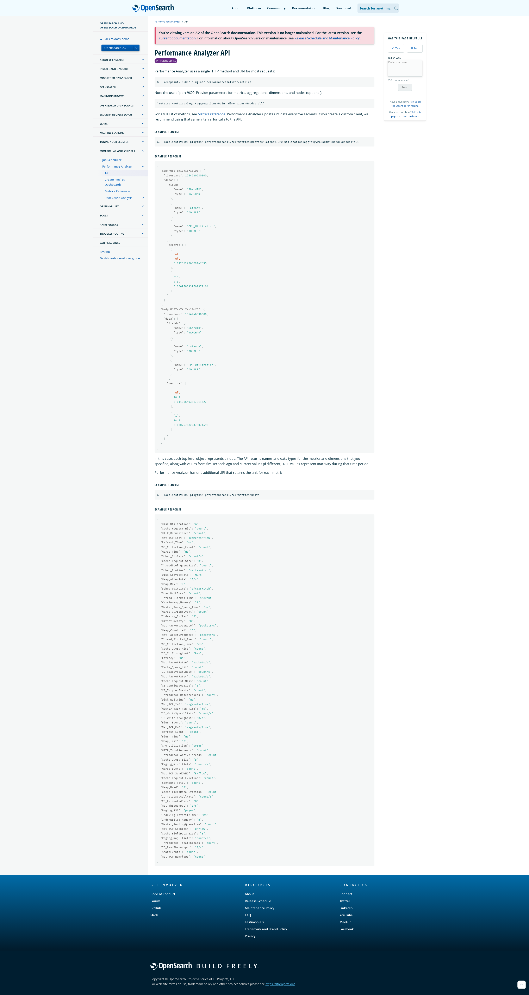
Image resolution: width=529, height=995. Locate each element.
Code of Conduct (162, 894)
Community (276, 8)
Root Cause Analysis (118, 198)
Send (405, 87)
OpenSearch (154, 8)
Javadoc (105, 252)
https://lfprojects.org (280, 984)
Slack (154, 915)
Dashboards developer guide (120, 258)
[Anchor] (181, 131)
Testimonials (254, 922)
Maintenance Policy (259, 908)
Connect (346, 894)
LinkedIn (346, 908)
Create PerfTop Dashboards (115, 182)
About (236, 8)
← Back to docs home (114, 39)
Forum (155, 901)
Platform (254, 8)
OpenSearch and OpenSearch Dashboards (118, 25)
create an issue (409, 116)
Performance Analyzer (117, 166)
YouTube (346, 915)
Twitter (345, 901)
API (107, 173)
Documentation (304, 8)
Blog (326, 8)
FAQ (248, 915)
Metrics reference (211, 114)
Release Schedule (258, 901)
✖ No (414, 48)
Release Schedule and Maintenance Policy (327, 38)
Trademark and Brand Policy (266, 929)
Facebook (347, 929)
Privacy (250, 936)
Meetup (345, 922)
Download (343, 8)
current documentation (177, 38)
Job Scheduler (112, 160)
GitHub (155, 908)
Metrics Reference (117, 191)
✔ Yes (396, 48)
